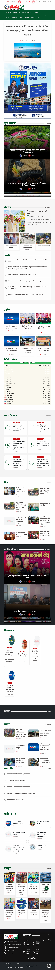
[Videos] (33, 1)
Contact (43, 943)
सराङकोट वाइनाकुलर (27, 12)
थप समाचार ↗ (48, 123)
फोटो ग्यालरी (49, 940)
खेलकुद (33, 17)
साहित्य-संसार (15, 17)
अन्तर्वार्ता (27, 17)
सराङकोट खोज (16, 12)
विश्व (38, 17)
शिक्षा (49, 935)
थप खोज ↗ (48, 416)
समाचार (8, 12)
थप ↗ (49, 631)
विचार (21, 17)
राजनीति (36, 12)
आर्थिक (7, 17)
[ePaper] (19, 1)
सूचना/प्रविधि (43, 940)
